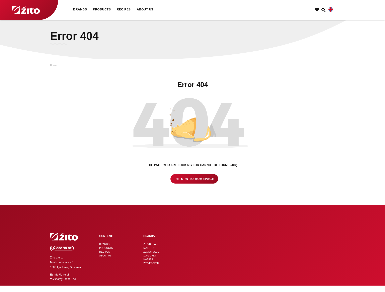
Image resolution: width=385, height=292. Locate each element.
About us (145, 9)
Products (102, 9)
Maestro (149, 248)
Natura (148, 259)
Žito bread (150, 244)
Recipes (124, 9)
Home (53, 65)
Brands (80, 9)
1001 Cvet (149, 255)
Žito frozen (151, 263)
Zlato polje (151, 251)
